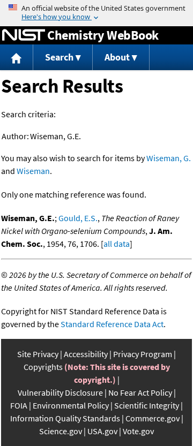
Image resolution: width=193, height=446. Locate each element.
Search (59, 57)
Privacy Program (142, 354)
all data (116, 243)
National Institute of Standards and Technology (23, 35)
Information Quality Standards (65, 418)
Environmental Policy (71, 405)
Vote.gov (138, 431)
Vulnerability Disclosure (60, 392)
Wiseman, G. (168, 158)
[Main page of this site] (16, 57)
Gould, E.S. (78, 218)
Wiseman (33, 170)
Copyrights (43, 366)
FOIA (18, 405)
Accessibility (86, 354)
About (117, 57)
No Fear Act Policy (140, 392)
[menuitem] (16, 57)
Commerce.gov (152, 418)
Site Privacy (37, 354)
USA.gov (102, 431)
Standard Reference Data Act (112, 324)
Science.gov (60, 431)
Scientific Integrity (146, 405)
